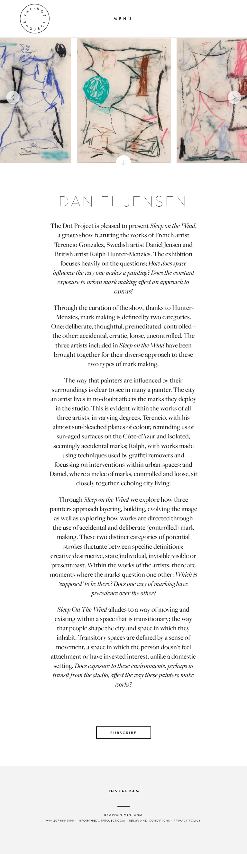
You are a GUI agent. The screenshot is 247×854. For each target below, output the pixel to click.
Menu (123, 19)
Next (234, 97)
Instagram (124, 791)
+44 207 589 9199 (60, 820)
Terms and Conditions (149, 820)
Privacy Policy (187, 820)
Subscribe (123, 733)
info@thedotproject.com (101, 820)
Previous (12, 97)
